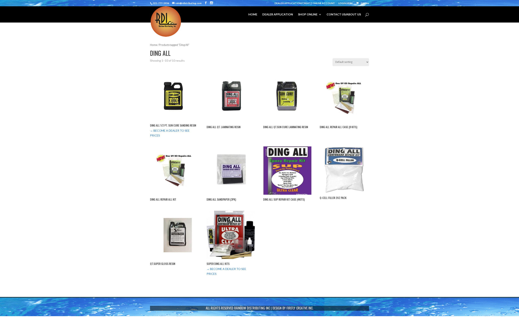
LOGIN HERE (345, 3)
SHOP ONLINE (307, 14)
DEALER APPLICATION (277, 14)
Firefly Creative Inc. (299, 308)
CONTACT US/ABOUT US (344, 14)
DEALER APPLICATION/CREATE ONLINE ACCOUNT (305, 3)
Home (153, 44)
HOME (252, 14)
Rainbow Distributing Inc (252, 308)
